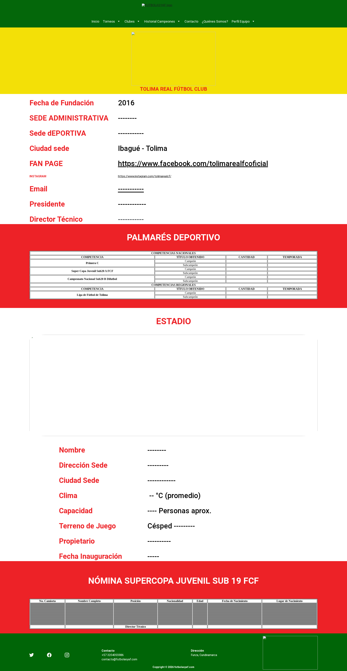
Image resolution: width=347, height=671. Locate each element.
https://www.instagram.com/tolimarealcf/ (144, 176)
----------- (131, 189)
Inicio (95, 21)
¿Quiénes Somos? (215, 21)
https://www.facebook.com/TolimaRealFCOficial (193, 163)
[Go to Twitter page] (31, 655)
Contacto (191, 21)
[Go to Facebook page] (49, 655)
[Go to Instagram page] (67, 655)
